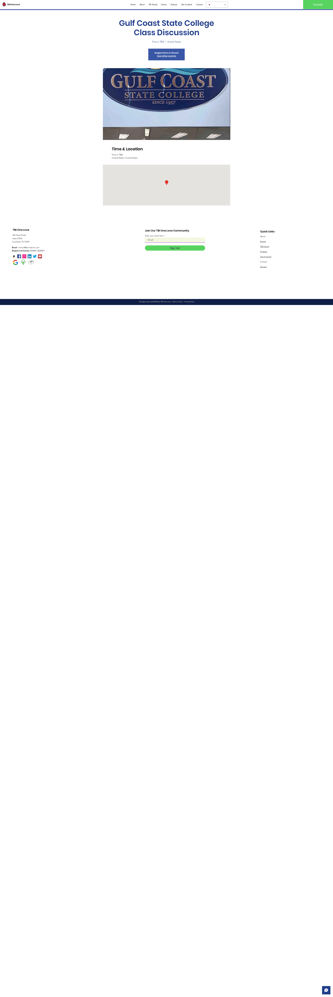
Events (263, 241)
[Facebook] (19, 256)
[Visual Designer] (31, 262)
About (262, 236)
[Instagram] (24, 256)
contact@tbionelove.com (28, 247)
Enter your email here (154, 236)
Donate (263, 267)
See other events (166, 55)
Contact (263, 261)
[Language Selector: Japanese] (217, 5)
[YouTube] (40, 256)
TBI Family (264, 246)
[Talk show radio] (23, 262)
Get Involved (265, 256)
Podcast (263, 251)
